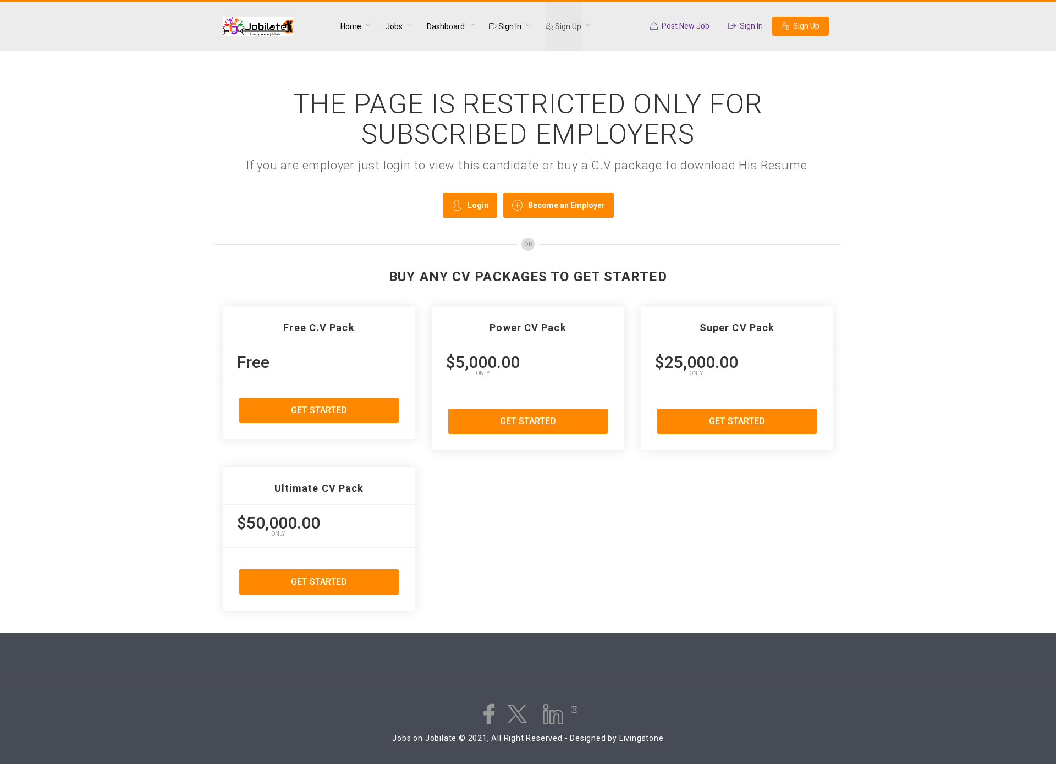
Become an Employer (566, 205)
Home (350, 26)
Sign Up (567, 26)
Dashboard (446, 26)
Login (478, 205)
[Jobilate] (275, 26)
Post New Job (685, 25)
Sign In (509, 26)
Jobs (394, 26)
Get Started (319, 410)
